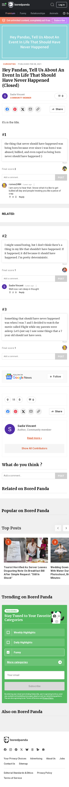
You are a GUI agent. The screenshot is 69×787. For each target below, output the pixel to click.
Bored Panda (16, 740)
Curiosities (9, 64)
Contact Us (9, 763)
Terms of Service (13, 778)
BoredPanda (19, 5)
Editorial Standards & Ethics (18, 773)
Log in (62, 5)
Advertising (36, 758)
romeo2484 (15, 184)
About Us (51, 758)
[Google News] (43, 749)
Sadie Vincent (17, 94)
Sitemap (23, 763)
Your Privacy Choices (15, 758)
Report (64, 163)
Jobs (62, 758)
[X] (21, 749)
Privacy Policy (44, 773)
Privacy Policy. (48, 698)
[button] (58, 528)
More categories (17, 662)
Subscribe (34, 686)
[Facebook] (5, 749)
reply (21, 197)
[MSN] (38, 749)
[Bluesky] (27, 749)
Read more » (34, 438)
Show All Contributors (34, 448)
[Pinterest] (16, 749)
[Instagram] (10, 749)
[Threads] (32, 749)
